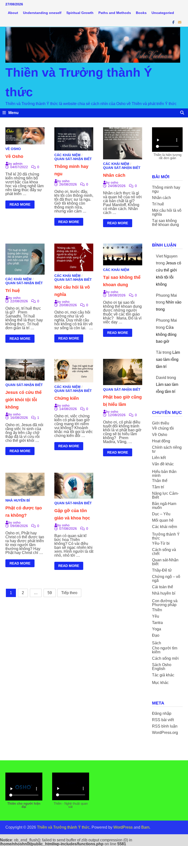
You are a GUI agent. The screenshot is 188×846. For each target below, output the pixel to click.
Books (141, 13)
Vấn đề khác (163, 464)
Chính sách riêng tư (167, 449)
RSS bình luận (164, 726)
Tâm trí (158, 487)
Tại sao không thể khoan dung (165, 223)
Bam (145, 827)
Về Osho (13, 149)
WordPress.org (165, 732)
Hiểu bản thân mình (164, 474)
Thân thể (159, 481)
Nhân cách (114, 175)
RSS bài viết (163, 720)
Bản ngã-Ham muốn (164, 506)
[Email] (180, 22)
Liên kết (159, 458)
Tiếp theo (69, 593)
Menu (13, 113)
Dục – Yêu (161, 514)
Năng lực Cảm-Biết (165, 495)
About (13, 13)
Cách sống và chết (164, 552)
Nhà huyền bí (17, 500)
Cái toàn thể (162, 587)
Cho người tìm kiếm (164, 650)
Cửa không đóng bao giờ (166, 334)
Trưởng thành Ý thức (166, 536)
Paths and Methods (114, 13)
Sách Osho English (161, 667)
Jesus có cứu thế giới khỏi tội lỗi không (23, 400)
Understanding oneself (42, 13)
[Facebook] (174, 22)
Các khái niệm (67, 155)
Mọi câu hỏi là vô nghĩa (166, 212)
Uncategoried (163, 13)
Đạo (155, 635)
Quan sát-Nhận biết (73, 159)
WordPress (123, 827)
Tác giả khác (163, 675)
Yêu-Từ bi (161, 543)
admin (18, 163)
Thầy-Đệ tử (162, 570)
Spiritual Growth (80, 13)
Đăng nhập (161, 713)
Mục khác (160, 683)
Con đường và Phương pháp (164, 603)
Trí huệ (12, 290)
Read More (19, 205)
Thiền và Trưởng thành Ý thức (63, 827)
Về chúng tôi (163, 428)
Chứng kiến (66, 398)
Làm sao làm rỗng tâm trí (168, 359)
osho (66, 181)
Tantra (157, 623)
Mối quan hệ (163, 520)
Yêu (155, 616)
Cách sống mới (165, 658)
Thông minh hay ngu (166, 189)
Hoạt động (161, 441)
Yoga (156, 629)
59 (49, 593)
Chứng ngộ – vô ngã (166, 579)
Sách (156, 643)
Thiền (157, 610)
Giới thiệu (160, 423)
